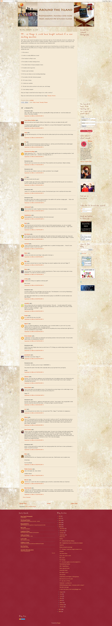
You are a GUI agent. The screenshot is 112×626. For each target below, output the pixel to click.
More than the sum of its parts (66, 578)
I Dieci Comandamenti (25, 551)
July (61, 594)
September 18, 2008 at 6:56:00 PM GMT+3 (34, 331)
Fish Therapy (62, 559)
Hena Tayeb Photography (26, 516)
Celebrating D (23, 517)
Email (82, 117)
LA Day (26, 278)
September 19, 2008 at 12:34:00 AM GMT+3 (34, 395)
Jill (25, 142)
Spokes (61, 538)
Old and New (62, 574)
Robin (25, 253)
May (61, 598)
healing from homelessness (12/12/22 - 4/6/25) (30, 521)
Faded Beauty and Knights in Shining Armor (69, 576)
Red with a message (64, 587)
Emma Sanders (28, 336)
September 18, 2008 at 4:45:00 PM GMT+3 (34, 299)
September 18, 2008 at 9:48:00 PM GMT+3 (34, 383)
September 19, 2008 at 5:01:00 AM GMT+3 (34, 440)
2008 (60, 526)
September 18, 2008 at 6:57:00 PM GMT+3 (34, 341)
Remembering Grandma (65, 564)
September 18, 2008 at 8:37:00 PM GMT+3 (34, 372)
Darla (25, 223)
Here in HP (23, 527)
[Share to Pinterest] (27, 102)
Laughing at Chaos (25, 531)
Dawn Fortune (27, 429)
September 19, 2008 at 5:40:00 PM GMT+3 (34, 449)
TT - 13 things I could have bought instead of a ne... (71, 549)
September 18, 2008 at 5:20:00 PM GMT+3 (34, 311)
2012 (60, 518)
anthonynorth (27, 207)
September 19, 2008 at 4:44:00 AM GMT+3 (34, 425)
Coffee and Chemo (25, 535)
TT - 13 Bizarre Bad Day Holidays (67, 540)
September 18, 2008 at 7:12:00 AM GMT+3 (34, 172)
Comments (84, 211)
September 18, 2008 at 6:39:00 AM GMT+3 (34, 156)
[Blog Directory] (22, 619)
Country (83, 123)
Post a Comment (26, 497)
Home (49, 503)
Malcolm (26, 479)
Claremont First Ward (29, 151)
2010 (60, 522)
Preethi (26, 315)
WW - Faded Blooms (64, 566)
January (62, 606)
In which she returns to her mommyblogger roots (70, 589)
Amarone (62, 551)
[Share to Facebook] (26, 102)
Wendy (26, 417)
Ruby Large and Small (64, 568)
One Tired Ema (24, 546)
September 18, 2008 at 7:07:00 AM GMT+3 (34, 164)
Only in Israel (36, 102)
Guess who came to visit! (65, 555)
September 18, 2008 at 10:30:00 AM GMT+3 (34, 202)
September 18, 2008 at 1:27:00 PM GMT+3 (34, 229)
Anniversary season (25, 547)
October (62, 532)
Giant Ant (62, 545)
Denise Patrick (27, 387)
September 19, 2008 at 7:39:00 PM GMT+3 (34, 475)
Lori (25, 409)
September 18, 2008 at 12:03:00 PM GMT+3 (34, 219)
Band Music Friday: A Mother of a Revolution (30, 532)
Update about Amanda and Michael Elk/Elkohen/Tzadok (32, 543)
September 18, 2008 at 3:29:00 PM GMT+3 (34, 265)
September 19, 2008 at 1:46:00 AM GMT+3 (34, 404)
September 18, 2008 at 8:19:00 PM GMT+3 (34, 350)
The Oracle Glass (63, 553)
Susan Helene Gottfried (29, 120)
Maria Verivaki (27, 488)
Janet (25, 132)
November (62, 530)
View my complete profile (86, 161)
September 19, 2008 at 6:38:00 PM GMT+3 (34, 464)
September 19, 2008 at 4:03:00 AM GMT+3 (34, 413)
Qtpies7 (26, 323)
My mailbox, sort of (64, 572)
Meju (25, 261)
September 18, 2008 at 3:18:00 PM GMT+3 (34, 248)
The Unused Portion (25, 520)
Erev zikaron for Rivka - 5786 (27, 536)
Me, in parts (62, 557)
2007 (60, 609)
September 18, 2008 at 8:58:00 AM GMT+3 (34, 193)
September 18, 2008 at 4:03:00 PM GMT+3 (34, 285)
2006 (60, 611)
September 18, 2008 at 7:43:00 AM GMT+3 (34, 185)
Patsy (25, 269)
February (62, 604)
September (62, 535)
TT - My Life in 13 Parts (65, 580)
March (61, 602)
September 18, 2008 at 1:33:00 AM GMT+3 (34, 116)
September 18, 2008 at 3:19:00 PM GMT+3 (34, 256)
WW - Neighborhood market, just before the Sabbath (71, 543)
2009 (60, 524)
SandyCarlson (27, 215)
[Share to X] (24, 102)
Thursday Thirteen (44, 102)
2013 (60, 516)
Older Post (74, 503)
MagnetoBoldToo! (25, 523)
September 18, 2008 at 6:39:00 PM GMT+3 (34, 319)
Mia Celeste (27, 234)
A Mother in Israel (25, 542)
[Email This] (21, 102)
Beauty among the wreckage (66, 547)
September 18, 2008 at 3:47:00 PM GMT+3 (34, 274)
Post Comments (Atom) (31, 506)
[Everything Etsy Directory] (86, 265)
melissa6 (26, 243)
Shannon (26, 376)
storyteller (26, 303)
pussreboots (27, 355)
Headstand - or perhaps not (66, 583)
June (61, 596)
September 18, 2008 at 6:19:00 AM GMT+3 (34, 137)
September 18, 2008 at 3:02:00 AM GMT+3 (34, 128)
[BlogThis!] (23, 102)
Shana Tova (62, 536)
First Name (83, 120)
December (62, 528)
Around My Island (63, 570)
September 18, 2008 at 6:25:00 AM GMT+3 (34, 147)
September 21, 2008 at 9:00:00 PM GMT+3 (34, 483)
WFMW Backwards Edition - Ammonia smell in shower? (72, 585)
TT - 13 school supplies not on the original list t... (70, 562)
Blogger (58, 623)
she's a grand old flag (25, 540)
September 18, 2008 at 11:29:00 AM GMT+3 (34, 210)
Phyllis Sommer (28, 469)
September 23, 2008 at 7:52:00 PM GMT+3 (34, 494)
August (61, 592)
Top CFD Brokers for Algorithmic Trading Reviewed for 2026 (33, 525)
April (61, 600)
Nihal (25, 454)
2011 (60, 520)
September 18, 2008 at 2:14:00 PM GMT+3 (34, 239)
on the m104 (23, 538)
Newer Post (23, 503)
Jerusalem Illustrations (25, 528)
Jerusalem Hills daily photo (27, 550)
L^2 (25, 177)
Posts (83, 208)
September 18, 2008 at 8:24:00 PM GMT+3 (34, 358)
